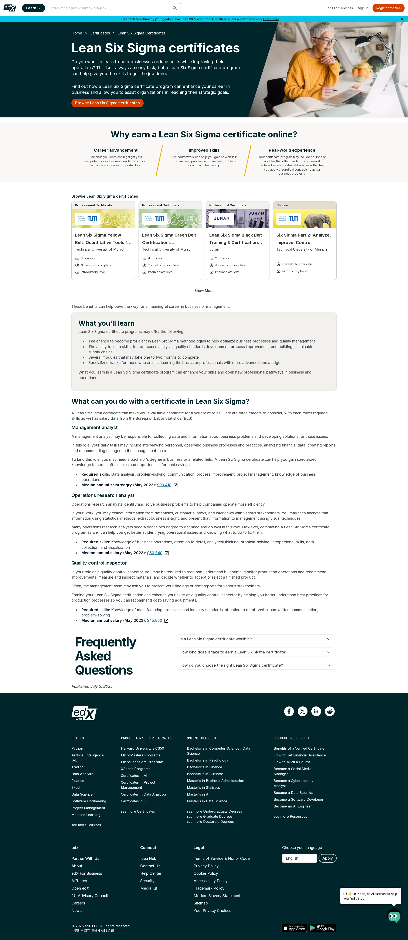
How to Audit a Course (292, 762)
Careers (78, 903)
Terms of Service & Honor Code (222, 858)
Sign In (363, 8)
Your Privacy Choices (212, 910)
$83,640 (154, 553)
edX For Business (340, 8)
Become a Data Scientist (293, 792)
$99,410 (164, 485)
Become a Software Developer (298, 799)
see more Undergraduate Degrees (214, 811)
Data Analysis (82, 774)
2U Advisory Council (89, 895)
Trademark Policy (209, 888)
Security (147, 881)
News (76, 910)
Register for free (388, 8)
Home (76, 33)
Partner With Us (85, 858)
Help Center (150, 873)
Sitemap (201, 903)
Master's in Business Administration (215, 781)
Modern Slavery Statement (217, 895)
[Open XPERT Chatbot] (394, 914)
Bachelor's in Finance (204, 767)
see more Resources (290, 816)
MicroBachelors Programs (142, 762)
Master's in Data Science (207, 801)
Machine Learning (85, 815)
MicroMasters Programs (140, 755)
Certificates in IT (134, 801)
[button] (174, 8)
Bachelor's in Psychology (207, 760)
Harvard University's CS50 (142, 748)
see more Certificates (138, 811)
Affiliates (79, 881)
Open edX (80, 888)
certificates (100, 33)
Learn (31, 8)
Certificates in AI (134, 775)
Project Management (88, 808)
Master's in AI (198, 794)
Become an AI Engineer (293, 806)
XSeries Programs (135, 769)
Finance (77, 781)
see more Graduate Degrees (209, 816)
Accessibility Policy (211, 881)
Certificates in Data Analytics (144, 794)
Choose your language (302, 847)
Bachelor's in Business (205, 774)
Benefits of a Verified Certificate (299, 748)
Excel (75, 787)
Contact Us (150, 866)
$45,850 (154, 620)
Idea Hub (148, 858)
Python (77, 748)
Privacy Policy (206, 866)
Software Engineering (88, 801)
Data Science (82, 794)
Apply (327, 858)
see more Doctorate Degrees (210, 821)
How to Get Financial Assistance (300, 755)
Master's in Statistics (203, 787)
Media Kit (148, 888)
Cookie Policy (206, 873)
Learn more (271, 19)
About (76, 866)
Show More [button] (204, 290)
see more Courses (86, 825)
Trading (77, 767)
